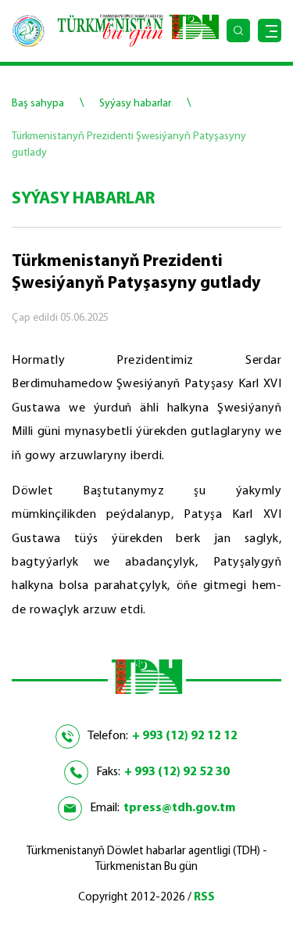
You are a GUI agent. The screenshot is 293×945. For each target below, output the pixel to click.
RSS (204, 898)
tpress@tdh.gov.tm (179, 808)
